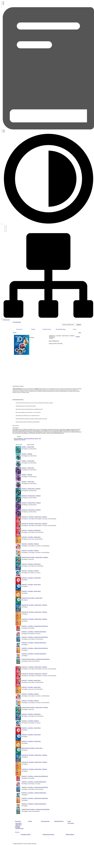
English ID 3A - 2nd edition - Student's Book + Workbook (34, 619)
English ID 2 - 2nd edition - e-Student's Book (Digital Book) (35, 637)
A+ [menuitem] (3, 130)
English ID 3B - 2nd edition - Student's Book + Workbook (34, 612)
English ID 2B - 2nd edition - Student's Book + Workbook (34, 605)
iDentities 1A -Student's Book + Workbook (31, 488)
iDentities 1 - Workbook (27, 453)
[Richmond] (17, 322)
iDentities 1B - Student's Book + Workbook (31, 495)
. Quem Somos (18, 823)
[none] (48, 182)
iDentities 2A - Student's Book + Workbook (31, 502)
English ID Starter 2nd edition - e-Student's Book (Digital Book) (36, 659)
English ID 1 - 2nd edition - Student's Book (31, 530)
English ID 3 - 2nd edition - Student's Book (31, 537)
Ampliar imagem (30, 337)
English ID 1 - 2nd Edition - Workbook (30, 543)
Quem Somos (19, 329)
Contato (74, 329)
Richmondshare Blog (58, 821)
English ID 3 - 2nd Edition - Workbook (30, 550)
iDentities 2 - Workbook (27, 474)
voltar (79, 332)
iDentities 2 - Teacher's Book (28, 481)
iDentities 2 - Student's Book (28, 467)
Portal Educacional (47, 329)
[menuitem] (48, 1)
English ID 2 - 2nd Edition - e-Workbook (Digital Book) (34, 642)
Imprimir (78, 336)
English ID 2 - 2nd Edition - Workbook (30, 570)
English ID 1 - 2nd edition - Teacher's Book (31, 577)
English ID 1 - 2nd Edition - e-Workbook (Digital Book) (34, 631)
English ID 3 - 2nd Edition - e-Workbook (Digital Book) (34, 653)
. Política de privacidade (17, 826)
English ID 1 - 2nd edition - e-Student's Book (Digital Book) (35, 626)
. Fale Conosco (70, 823)
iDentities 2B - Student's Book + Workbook (31, 509)
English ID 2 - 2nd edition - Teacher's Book (31, 584)
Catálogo (33, 329)
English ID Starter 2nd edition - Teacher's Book (32, 598)
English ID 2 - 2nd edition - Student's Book (31, 564)
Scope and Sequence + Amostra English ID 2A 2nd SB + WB (27, 438)
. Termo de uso (18, 824)
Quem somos (18, 821)
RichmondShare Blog (60, 329)
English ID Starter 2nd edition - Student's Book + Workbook (35, 557)
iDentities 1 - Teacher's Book (28, 460)
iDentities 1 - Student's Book (28, 446)
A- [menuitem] (3, 131)
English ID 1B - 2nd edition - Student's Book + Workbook (34, 523)
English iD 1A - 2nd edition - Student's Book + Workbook (34, 516)
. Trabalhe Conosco (19, 828)
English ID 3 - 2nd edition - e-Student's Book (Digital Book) (35, 648)
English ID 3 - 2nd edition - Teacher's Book (31, 591)
